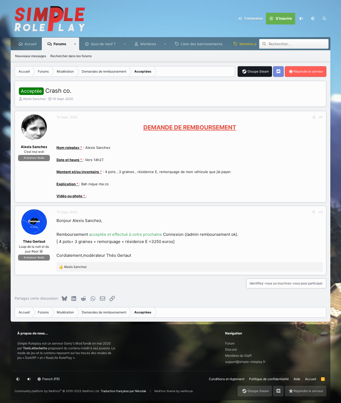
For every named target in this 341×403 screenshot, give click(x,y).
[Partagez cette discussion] (313, 117)
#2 (321, 212)
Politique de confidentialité (269, 379)
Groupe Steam (258, 71)
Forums (60, 44)
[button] (313, 18)
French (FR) (51, 379)
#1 (321, 117)
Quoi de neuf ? (103, 44)
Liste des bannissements (201, 44)
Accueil (30, 44)
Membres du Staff (238, 356)
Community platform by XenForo (57, 391)
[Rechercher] (324, 18)
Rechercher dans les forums (71, 56)
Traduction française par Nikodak (123, 391)
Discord (231, 349)
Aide (297, 379)
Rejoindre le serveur (308, 71)
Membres (148, 44)
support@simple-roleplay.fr (245, 362)
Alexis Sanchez (34, 99)
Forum (229, 343)
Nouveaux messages (30, 56)
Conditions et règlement (226, 379)
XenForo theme (164, 391)
